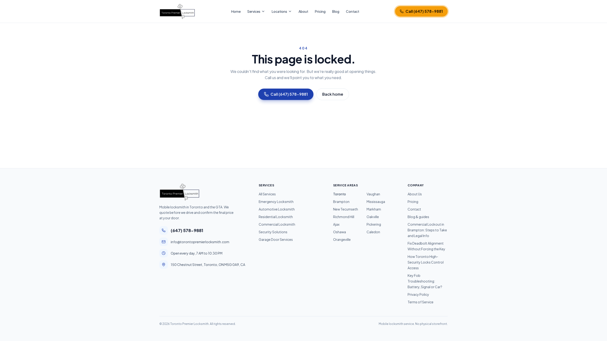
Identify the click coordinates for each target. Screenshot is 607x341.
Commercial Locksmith (277, 224)
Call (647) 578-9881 (289, 94)
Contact (352, 11)
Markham (374, 209)
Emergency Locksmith (276, 201)
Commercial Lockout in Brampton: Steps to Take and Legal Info (427, 230)
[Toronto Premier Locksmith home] (177, 11)
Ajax (336, 224)
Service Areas (345, 185)
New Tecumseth (345, 209)
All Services (267, 194)
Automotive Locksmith (277, 209)
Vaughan (373, 194)
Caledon (373, 232)
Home (236, 11)
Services (253, 11)
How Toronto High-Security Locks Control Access (426, 262)
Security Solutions (273, 232)
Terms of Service (420, 302)
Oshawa (339, 232)
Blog (335, 11)
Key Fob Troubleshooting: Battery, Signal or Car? (425, 281)
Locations (279, 11)
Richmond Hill (343, 217)
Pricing (320, 11)
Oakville (373, 217)
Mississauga (376, 201)
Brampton (341, 201)
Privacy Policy (418, 294)
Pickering (374, 224)
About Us (415, 194)
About (303, 11)
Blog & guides (418, 217)
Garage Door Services (276, 239)
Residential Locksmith (276, 217)
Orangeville (342, 239)
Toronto (339, 194)
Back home (332, 94)
